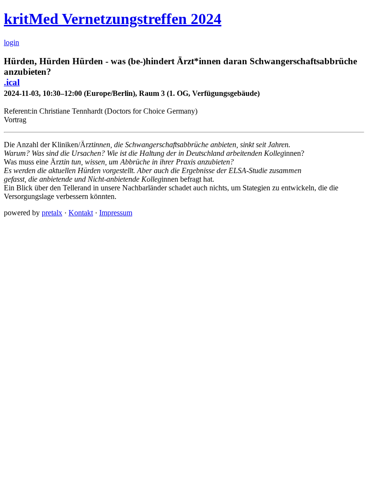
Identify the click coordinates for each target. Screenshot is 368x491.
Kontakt (81, 213)
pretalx (52, 213)
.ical (12, 82)
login (11, 42)
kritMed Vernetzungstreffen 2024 (112, 18)
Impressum (115, 213)
